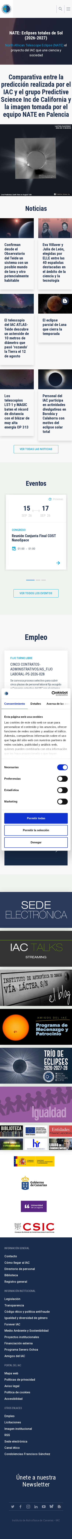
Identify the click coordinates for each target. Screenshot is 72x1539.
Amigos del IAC (14, 1356)
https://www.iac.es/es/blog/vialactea (36, 988)
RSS (7, 1435)
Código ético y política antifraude (27, 1311)
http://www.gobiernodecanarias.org (34, 1183)
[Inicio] (6, 9)
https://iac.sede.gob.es (36, 910)
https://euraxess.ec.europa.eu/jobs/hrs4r (36, 1144)
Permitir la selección (36, 830)
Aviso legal (11, 1386)
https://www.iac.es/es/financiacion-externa (60, 1131)
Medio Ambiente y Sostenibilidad (26, 1330)
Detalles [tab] (35, 703)
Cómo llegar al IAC (17, 1262)
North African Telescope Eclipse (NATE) (34, 45)
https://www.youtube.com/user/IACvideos (44, 1506)
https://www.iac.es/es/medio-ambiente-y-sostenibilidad (11, 1144)
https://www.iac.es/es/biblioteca (11, 1131)
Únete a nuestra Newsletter (36, 1481)
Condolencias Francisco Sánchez (27, 1454)
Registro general (15, 1281)
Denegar (36, 842)
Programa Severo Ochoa (21, 1349)
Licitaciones (12, 1422)
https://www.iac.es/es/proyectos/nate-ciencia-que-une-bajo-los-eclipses (36, 1066)
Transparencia (14, 1305)
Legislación (12, 1299)
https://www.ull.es (34, 1206)
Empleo (9, 1416)
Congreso (19, 529)
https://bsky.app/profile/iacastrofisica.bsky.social (51, 1506)
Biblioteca (11, 1275)
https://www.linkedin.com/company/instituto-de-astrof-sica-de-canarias (36, 1506)
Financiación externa (18, 1343)
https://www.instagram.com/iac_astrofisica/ (28, 1506)
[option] (36, 532)
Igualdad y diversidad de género (26, 1318)
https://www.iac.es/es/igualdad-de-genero (36, 1104)
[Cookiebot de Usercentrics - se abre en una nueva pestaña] (52, 693)
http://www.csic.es (34, 1228)
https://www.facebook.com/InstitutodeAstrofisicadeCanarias (20, 1506)
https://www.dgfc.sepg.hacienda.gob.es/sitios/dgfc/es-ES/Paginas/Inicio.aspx (36, 1131)
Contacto (10, 1256)
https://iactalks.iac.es (36, 949)
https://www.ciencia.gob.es (34, 1161)
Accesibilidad (13, 1399)
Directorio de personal (19, 1269)
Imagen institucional (18, 1429)
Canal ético (12, 1448)
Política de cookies (17, 1392)
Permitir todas (36, 818)
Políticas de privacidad (19, 1379)
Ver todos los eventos (36, 593)
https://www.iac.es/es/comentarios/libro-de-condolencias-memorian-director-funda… (60, 1144)
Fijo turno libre (21, 658)
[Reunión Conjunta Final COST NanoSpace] (58, 563)
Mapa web (11, 1373)
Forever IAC (12, 1324)
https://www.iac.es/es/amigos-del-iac (36, 1027)
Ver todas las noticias (36, 449)
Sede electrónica (15, 1441)
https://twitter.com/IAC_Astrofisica (13, 1506)
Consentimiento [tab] (14, 703)
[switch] (62, 779)
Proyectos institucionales (21, 1337)
